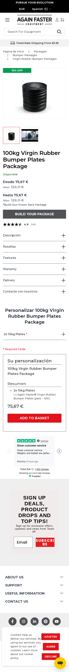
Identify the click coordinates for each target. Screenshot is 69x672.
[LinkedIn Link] (35, 621)
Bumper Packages (25, 55)
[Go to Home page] (34, 20)
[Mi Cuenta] (57, 20)
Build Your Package (34, 214)
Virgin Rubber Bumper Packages (35, 59)
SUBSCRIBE (45, 542)
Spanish (37, 9)
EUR (22, 9)
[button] (34, 93)
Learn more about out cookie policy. (24, 654)
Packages (40, 51)
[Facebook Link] (12, 621)
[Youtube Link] (57, 621)
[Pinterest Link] (46, 621)
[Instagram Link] (24, 621)
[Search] (59, 32)
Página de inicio (13, 51)
